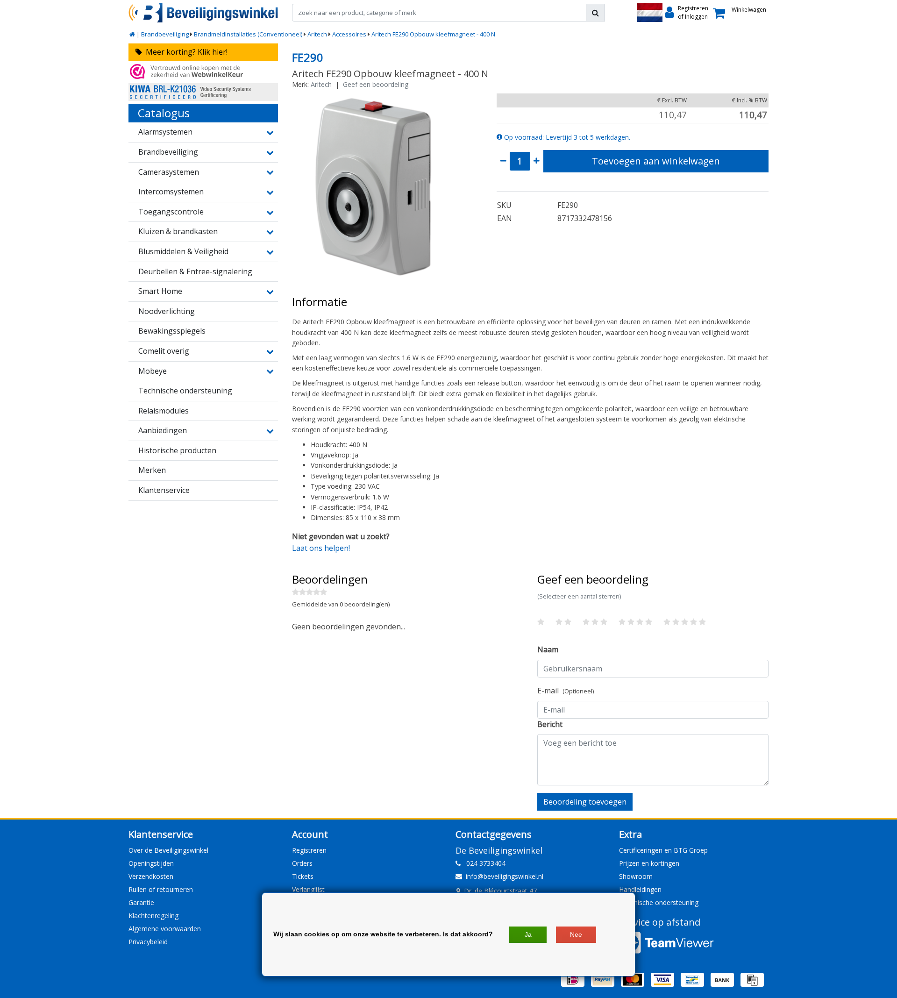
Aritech (317, 34)
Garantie (141, 902)
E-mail (565, 690)
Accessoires (349, 34)
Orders (302, 863)
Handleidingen (640, 889)
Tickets (302, 876)
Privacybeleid (148, 941)
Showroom (636, 876)
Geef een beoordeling (375, 84)
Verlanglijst (308, 889)
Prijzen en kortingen (649, 863)
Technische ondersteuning (658, 902)
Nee (576, 934)
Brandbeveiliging (165, 34)
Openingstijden (151, 863)
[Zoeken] (595, 12)
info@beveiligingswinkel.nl (504, 876)
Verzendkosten (150, 876)
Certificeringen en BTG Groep (663, 850)
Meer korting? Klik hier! (185, 52)
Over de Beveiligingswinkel (168, 850)
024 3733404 (483, 863)
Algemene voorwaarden (164, 928)
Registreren (309, 850)
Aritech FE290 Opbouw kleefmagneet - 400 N (433, 34)
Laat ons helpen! (321, 548)
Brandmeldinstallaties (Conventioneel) (248, 34)
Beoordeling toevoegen (584, 802)
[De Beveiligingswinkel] (203, 12)
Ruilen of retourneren (160, 889)
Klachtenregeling (153, 915)
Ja (528, 934)
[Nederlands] (649, 12)
